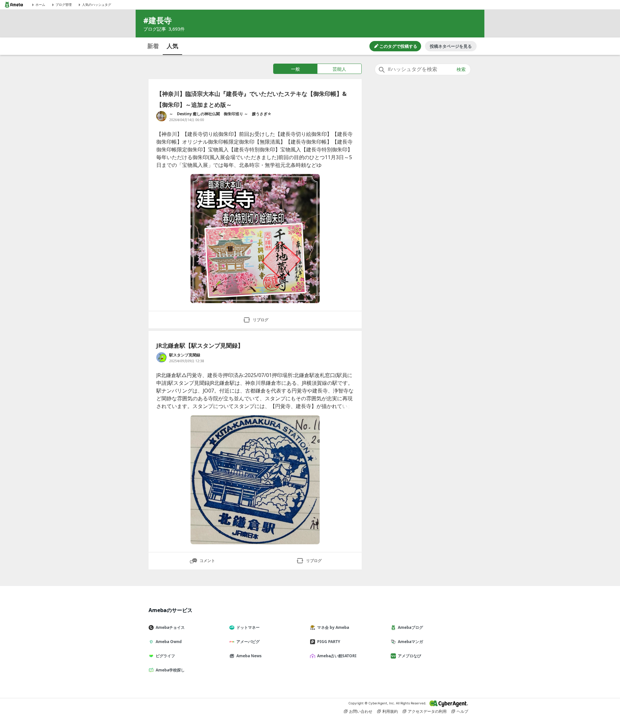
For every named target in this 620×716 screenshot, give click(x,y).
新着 (153, 46)
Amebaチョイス (170, 627)
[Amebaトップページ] (14, 5)
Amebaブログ (410, 627)
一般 (295, 69)
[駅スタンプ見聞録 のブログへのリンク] (161, 357)
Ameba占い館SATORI (336, 656)
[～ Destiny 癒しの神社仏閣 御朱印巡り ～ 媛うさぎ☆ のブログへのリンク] (161, 116)
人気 (172, 46)
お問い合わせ (360, 711)
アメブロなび (409, 656)
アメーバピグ (248, 641)
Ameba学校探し (170, 670)
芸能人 (339, 69)
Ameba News (249, 656)
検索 (461, 69)
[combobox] (423, 69)
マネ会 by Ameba (333, 627)
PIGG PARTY (328, 641)
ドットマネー (248, 627)
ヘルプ (462, 711)
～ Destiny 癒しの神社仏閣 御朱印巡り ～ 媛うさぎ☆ (220, 114)
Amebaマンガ (410, 641)
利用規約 (390, 711)
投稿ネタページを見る (451, 46)
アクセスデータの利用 (427, 711)
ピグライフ (165, 656)
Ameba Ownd (169, 641)
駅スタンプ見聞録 (184, 355)
